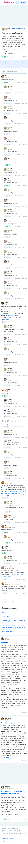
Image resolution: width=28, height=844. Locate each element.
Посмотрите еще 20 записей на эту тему (15, 64)
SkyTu (6, 638)
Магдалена (8, 582)
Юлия (6, 302)
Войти (23, 2)
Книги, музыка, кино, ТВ (18, 28)
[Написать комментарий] (14, 71)
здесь (7, 319)
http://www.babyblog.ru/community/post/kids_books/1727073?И (13, 493)
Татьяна (7, 525)
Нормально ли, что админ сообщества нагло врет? (11, 792)
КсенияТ (9, 399)
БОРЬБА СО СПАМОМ (11, 602)
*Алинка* (7, 389)
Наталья (7, 28)
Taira (8, 536)
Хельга (7, 420)
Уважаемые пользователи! (12, 599)
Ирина (7, 481)
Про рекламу (6, 616)
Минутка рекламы (7, 631)
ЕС (6, 75)
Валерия (7, 786)
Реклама (4, 612)
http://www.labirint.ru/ (11, 315)
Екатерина (8, 718)
